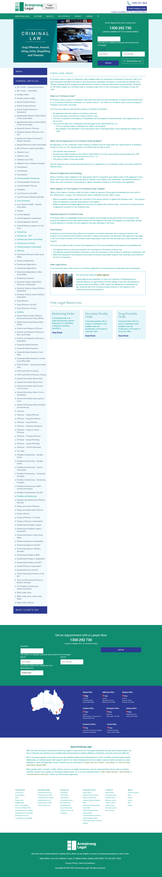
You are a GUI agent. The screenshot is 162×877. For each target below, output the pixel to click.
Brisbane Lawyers (110, 797)
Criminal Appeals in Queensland (29, 218)
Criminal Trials (19, 792)
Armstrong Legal (22, 16)
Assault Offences (20, 795)
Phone (128, 49)
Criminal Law (22, 232)
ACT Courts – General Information (30, 87)
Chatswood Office (89, 724)
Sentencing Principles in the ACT (29, 563)
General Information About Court (30, 379)
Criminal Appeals (23, 215)
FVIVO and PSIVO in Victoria (27, 371)
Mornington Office (112, 708)
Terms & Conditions (87, 863)
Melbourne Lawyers (110, 800)
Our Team (38, 16)
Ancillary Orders (23, 95)
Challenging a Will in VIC (44, 800)
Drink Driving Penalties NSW (23, 808)
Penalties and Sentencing (26, 496)
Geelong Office (131, 708)
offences (20, 411)
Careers (89, 16)
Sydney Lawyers (109, 792)
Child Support (64, 792)
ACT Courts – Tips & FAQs (27, 91)
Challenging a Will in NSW (45, 795)
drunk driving (124, 772)
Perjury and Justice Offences (28, 506)
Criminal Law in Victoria (26, 243)
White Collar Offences (25, 603)
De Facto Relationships (66, 800)
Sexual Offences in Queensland (29, 566)
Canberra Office (88, 708)
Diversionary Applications (26, 264)
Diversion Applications (25, 261)
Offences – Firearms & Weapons (30, 426)
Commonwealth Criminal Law (28, 178)
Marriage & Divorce (65, 802)
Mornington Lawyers (111, 808)
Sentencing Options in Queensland (30, 541)
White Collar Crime (24, 593)
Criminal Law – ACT (24, 236)
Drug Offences (23, 301)
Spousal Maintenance (66, 808)
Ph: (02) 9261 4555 (113, 858)
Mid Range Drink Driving (21, 815)
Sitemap (130, 805)
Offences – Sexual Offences (28, 415)
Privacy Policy (71, 863)
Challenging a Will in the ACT (45, 797)
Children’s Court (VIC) (25, 160)
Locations (109, 790)
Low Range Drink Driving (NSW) (23, 818)
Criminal (20, 211)
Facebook (24, 646)
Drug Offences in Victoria (26, 308)
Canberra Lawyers (110, 802)
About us (49, 16)
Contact (78, 16)
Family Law (64, 790)
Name (104, 49)
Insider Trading (87, 792)
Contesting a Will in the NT (45, 802)
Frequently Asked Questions (27, 345)
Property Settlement (65, 805)
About (130, 790)
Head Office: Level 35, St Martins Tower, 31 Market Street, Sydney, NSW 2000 (71, 858)
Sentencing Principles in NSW (28, 555)
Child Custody (64, 795)
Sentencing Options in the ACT (29, 545)
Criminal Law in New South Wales (30, 240)
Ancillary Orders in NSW (26, 98)
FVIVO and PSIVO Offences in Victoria (31, 375)
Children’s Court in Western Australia (31, 163)
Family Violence (64, 797)
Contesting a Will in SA (44, 805)
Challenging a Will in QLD (45, 792)
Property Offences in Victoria (28, 518)
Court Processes (23, 201)
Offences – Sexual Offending (28, 440)
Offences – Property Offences (29, 436)
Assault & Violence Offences (28, 128)
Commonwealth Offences (27, 186)
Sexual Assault (19, 800)
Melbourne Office (108, 692)
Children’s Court (23, 152)
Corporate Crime (89, 790)
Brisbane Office (127, 692)
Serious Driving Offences (22, 805)
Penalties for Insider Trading (90, 795)
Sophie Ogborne (103, 275)
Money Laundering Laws (89, 797)
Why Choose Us (64, 16)
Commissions (22, 167)
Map (86, 696)
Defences (20, 251)
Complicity (21, 190)
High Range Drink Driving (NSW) (24, 810)
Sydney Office (87, 692)
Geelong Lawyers (110, 805)
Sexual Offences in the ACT (27, 570)
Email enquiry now (134, 61)
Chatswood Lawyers (110, 795)
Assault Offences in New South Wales (31, 145)
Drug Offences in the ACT (27, 305)
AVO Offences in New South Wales (30, 148)
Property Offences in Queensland (30, 521)
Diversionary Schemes (26, 278)
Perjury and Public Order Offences (30, 510)
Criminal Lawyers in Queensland (29, 247)
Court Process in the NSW (27, 193)
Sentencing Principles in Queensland (31, 559)
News (129, 802)
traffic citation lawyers (109, 772)
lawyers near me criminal (93, 763)
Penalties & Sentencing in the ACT (30, 493)
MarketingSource (27, 668)
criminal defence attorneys (37, 774)
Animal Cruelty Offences (26, 102)
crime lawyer (110, 763)
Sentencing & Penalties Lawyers (29, 525)
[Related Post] (64, 324)
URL (99, 34)
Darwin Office (111, 724)
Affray (17, 797)
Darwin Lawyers (109, 810)
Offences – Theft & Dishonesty (29, 447)
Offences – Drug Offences (27, 422)
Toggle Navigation (50, 6)
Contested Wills (44, 790)
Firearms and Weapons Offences (29, 328)
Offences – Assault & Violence (29, 419)
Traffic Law (19, 803)
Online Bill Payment (133, 792)
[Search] (98, 16)
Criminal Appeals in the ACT (27, 222)
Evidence (20, 312)
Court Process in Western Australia (30, 197)
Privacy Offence (23, 514)
